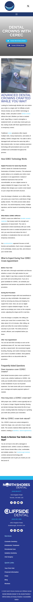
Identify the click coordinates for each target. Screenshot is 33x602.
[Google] (21, 502)
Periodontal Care (10, 549)
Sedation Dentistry (11, 553)
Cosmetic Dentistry (11, 541)
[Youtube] (18, 502)
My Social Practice (24, 594)
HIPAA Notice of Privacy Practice (12, 596)
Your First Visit (9, 568)
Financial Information (12, 572)
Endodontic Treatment (12, 545)
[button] (28, 6)
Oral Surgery (9, 557)
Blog (6, 580)
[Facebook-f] (11, 502)
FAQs (6, 576)
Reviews (7, 583)
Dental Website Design (9, 594)
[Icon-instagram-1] (15, 502)
